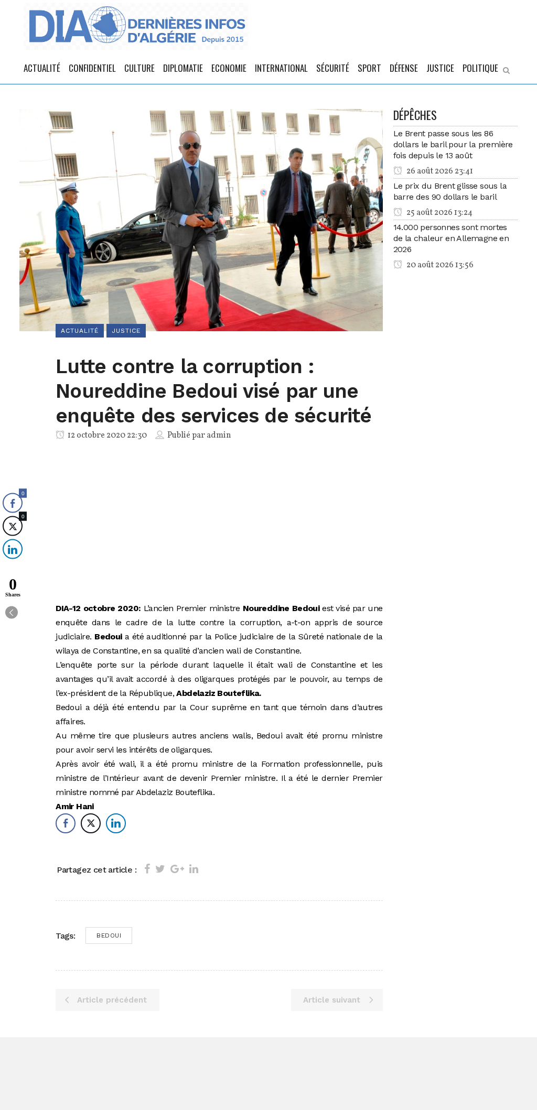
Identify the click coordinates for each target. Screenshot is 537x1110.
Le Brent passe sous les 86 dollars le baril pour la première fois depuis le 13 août (453, 144)
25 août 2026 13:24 (438, 213)
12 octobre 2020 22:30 (106, 435)
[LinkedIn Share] (116, 823)
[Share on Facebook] (147, 869)
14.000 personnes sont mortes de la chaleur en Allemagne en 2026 (451, 238)
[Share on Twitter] (160, 869)
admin (219, 435)
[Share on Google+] (177, 869)
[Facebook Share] (66, 823)
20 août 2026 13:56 (439, 265)
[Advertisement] (219, 523)
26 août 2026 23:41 (439, 171)
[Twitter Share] (91, 823)
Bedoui (108, 935)
